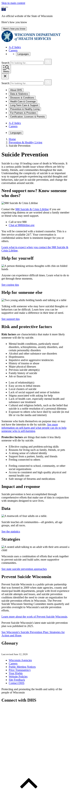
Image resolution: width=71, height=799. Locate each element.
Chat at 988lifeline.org (21, 225)
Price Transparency (20, 670)
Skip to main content (13, 3)
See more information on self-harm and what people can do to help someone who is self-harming (33, 428)
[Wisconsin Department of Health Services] (31, 41)
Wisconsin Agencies (20, 660)
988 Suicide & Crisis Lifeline (32, 209)
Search (5, 62)
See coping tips (10, 284)
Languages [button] (23, 54)
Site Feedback (17, 679)
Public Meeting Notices (22, 666)
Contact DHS (16, 683)
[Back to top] (28, 795)
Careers (13, 50)
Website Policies (18, 676)
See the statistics (10, 531)
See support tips (10, 318)
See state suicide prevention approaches (24, 569)
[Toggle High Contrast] (6, 7)
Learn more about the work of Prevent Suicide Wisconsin (34, 616)
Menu (6, 71)
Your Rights (16, 673)
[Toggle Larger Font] (2, 7)
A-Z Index (15, 47)
